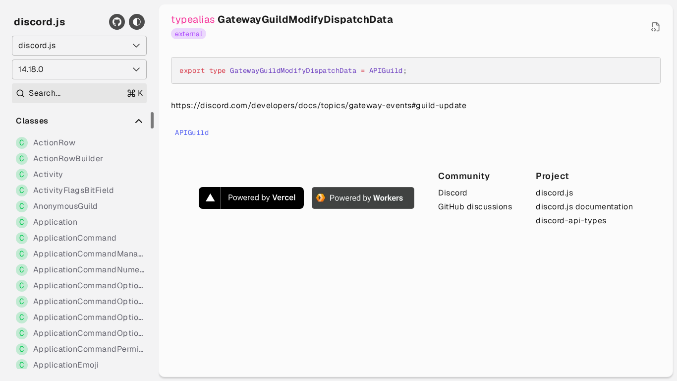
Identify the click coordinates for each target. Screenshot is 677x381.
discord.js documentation (584, 206)
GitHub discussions (475, 206)
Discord (453, 193)
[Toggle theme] (137, 22)
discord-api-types (571, 220)
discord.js (39, 21)
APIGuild (192, 132)
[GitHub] (117, 22)
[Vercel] (251, 198)
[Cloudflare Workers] (363, 198)
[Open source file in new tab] (656, 27)
